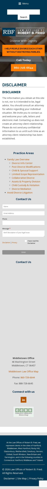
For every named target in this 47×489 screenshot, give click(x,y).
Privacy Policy (36, 478)
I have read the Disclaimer (33, 242)
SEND (23, 252)
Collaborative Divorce (23, 177)
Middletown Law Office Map (23, 371)
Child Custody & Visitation (25, 185)
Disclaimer (6, 242)
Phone (4, 219)
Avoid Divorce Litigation (20, 192)
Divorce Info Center (22, 163)
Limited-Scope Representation (28, 174)
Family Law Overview (18, 159)
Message (6, 228)
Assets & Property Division (26, 181)
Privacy (14, 242)
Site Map (22, 478)
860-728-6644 (23, 67)
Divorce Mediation (21, 188)
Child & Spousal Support (25, 170)
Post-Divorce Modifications (26, 166)
